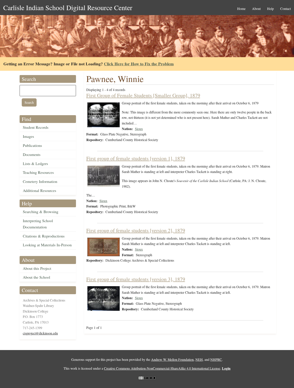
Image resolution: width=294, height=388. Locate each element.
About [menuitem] (256, 8)
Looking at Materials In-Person (47, 244)
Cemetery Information (40, 181)
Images (28, 136)
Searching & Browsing (40, 211)
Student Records (35, 127)
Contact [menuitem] (285, 8)
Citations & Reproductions (44, 236)
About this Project (37, 268)
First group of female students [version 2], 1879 (135, 230)
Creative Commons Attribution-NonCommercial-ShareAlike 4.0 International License (162, 368)
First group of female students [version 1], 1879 (135, 158)
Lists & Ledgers (35, 163)
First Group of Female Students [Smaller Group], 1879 (143, 95)
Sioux (139, 128)
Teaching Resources (38, 172)
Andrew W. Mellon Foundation (172, 359)
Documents (31, 154)
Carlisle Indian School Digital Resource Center (67, 7)
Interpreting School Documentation (38, 223)
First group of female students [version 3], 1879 (135, 279)
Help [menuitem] (270, 8)
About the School (36, 277)
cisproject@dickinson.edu (40, 333)
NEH (199, 359)
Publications (32, 145)
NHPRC (216, 359)
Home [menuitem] (241, 8)
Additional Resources (39, 190)
